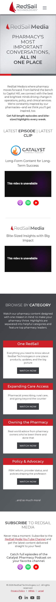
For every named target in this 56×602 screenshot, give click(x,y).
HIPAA (31, 590)
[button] (44, 8)
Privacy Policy (18, 590)
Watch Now (28, 370)
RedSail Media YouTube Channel (25, 539)
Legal (41, 590)
